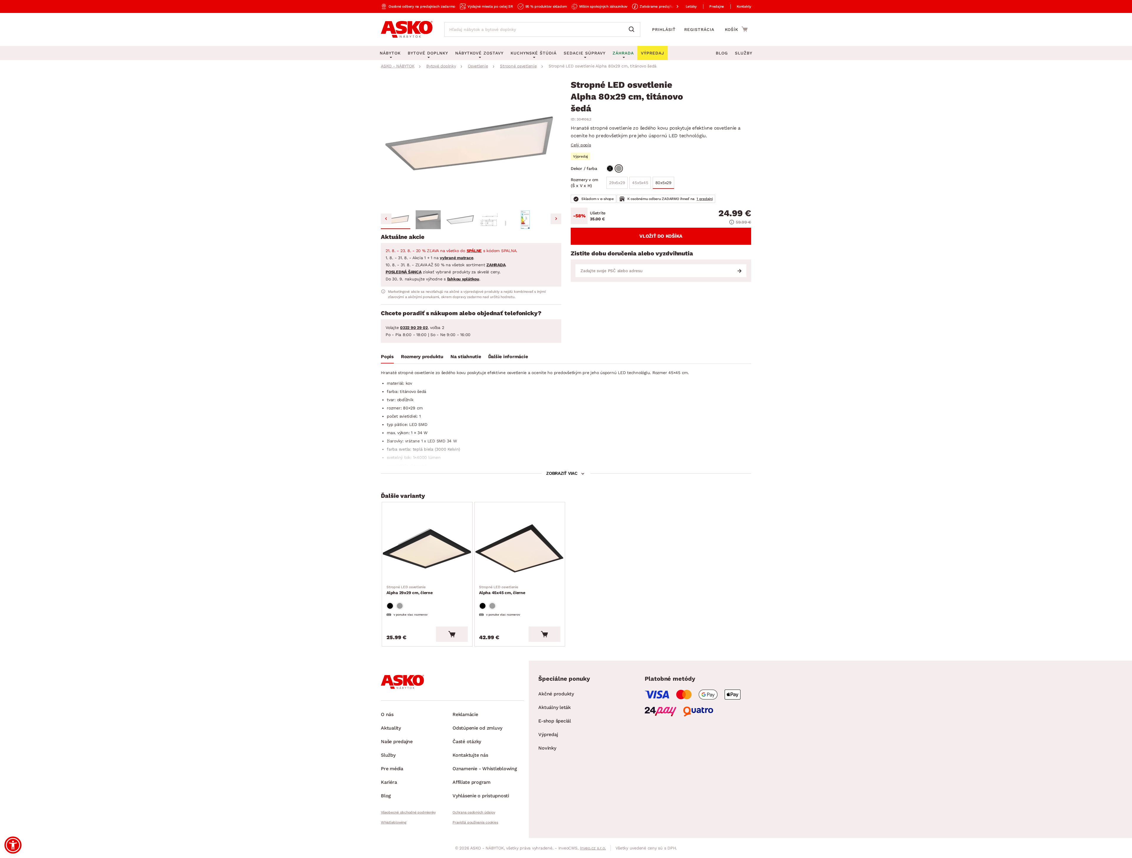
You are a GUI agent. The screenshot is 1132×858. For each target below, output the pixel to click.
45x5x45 (641, 184)
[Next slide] (556, 219)
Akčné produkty (556, 694)
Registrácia (699, 29)
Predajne (716, 6)
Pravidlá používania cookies (475, 822)
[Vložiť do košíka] (452, 634)
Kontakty (744, 6)
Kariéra (389, 782)
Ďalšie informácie (508, 356)
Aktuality (391, 728)
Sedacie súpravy (585, 53)
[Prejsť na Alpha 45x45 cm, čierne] (520, 548)
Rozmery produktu (422, 356)
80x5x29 (663, 182)
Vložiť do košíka (660, 236)
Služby (743, 53)
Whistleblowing (393, 822)
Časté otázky (467, 741)
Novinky (547, 748)
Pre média (392, 768)
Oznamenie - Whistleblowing (485, 768)
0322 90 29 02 (414, 327)
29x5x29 (618, 184)
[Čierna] (609, 168)
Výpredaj (548, 734)
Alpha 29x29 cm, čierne (409, 590)
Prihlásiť (664, 29)
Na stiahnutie (465, 356)
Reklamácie (465, 714)
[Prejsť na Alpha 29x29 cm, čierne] (427, 548)
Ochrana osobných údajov (474, 812)
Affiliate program (472, 782)
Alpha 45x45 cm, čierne (502, 590)
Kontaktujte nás (470, 755)
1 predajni (705, 199)
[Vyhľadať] (633, 29)
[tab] (387, 357)
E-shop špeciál (554, 721)
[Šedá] (618, 168)
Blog (722, 53)
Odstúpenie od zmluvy (477, 728)
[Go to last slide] (386, 219)
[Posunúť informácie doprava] (673, 6)
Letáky (691, 6)
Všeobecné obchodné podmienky (408, 812)
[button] (395, 219)
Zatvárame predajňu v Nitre (663, 6)
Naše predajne (397, 741)
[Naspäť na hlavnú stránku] (406, 29)
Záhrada (623, 53)
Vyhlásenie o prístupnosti (481, 796)
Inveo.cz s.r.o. (593, 848)
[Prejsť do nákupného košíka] (736, 29)
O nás (387, 714)
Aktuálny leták (554, 707)
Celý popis (581, 145)
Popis (387, 356)
